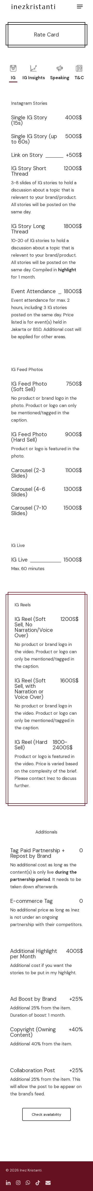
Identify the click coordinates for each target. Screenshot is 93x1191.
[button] (80, 6)
